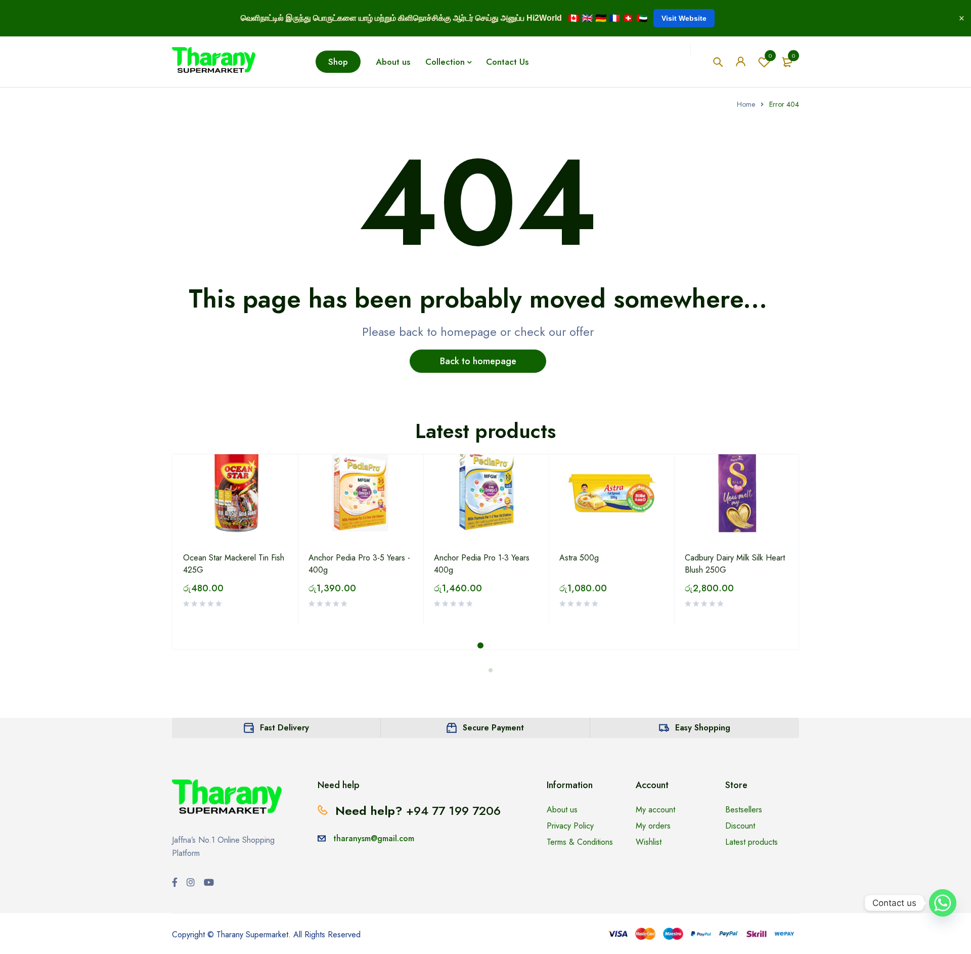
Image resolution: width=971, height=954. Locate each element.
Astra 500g (579, 557)
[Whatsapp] (942, 903)
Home (746, 104)
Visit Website (684, 18)
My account (655, 809)
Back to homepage (478, 361)
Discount (740, 826)
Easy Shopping (702, 727)
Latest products (751, 842)
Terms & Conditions (580, 842)
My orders (653, 826)
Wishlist (770, 56)
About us (562, 809)
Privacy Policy (570, 826)
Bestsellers (743, 809)
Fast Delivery (284, 727)
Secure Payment (493, 727)
